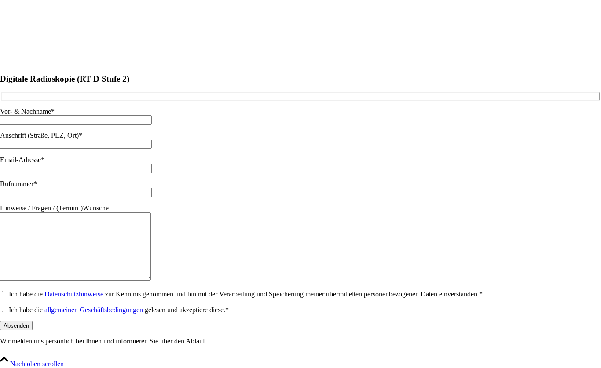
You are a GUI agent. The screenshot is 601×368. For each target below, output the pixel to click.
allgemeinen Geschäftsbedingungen (93, 310)
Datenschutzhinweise (73, 294)
